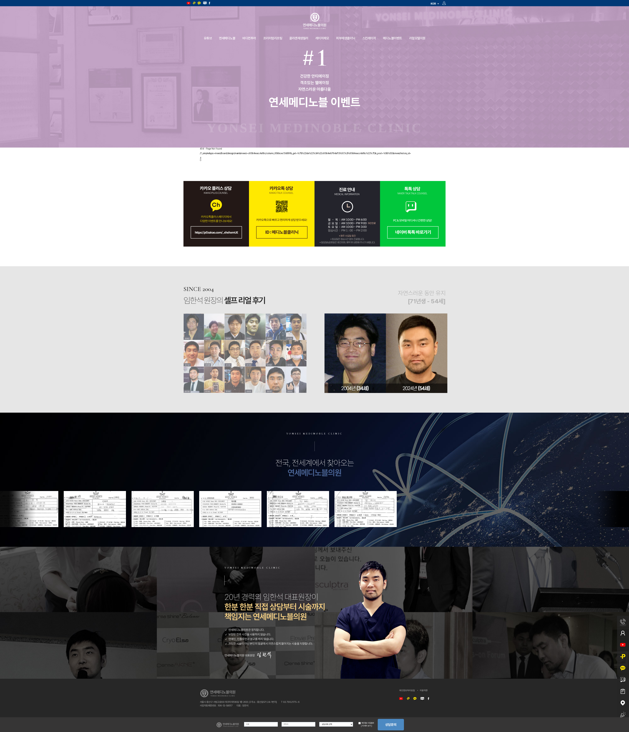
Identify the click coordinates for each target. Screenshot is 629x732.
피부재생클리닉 (345, 38)
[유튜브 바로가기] (401, 698)
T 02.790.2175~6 (290, 702)
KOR (434, 3)
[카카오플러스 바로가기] (408, 698)
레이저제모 (322, 38)
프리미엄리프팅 (272, 38)
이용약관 (424, 690)
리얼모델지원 (417, 38)
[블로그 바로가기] (422, 698)
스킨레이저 (369, 38)
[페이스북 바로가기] (428, 698)
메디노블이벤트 (392, 38)
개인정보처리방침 (407, 690)
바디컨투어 (249, 38)
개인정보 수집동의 (367, 723)
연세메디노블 (227, 38)
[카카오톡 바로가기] (415, 698)
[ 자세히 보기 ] (366, 726)
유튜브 (208, 38)
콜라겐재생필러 (298, 38)
